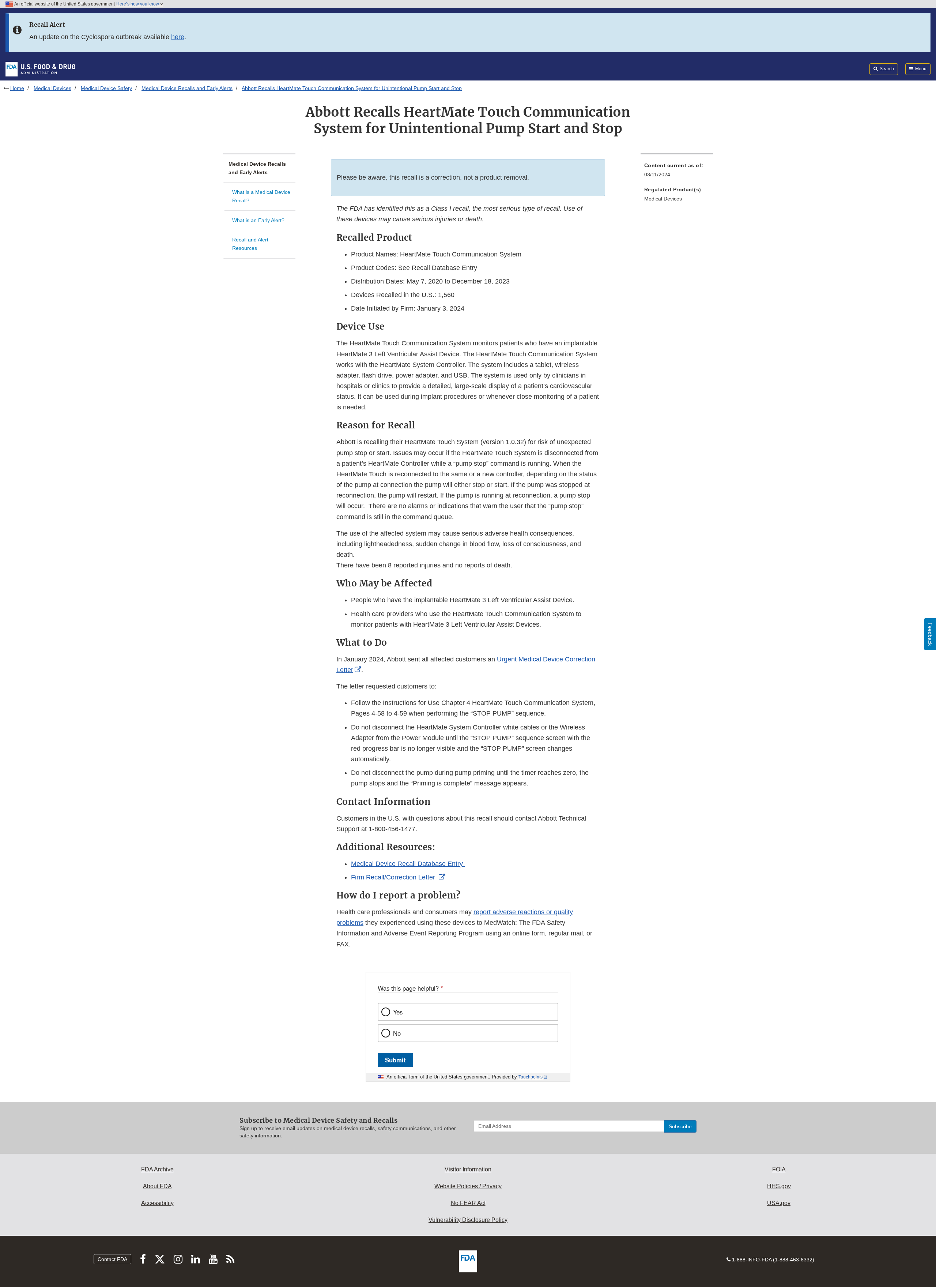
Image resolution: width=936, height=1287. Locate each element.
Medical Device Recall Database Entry (408, 863)
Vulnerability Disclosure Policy (468, 1220)
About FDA (157, 1186)
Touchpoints (530, 1077)
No (397, 1033)
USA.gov (778, 1203)
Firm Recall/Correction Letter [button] (394, 877)
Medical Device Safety (106, 88)
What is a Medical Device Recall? (261, 196)
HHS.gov (779, 1186)
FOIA (779, 1169)
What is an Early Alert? (258, 220)
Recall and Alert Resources (250, 244)
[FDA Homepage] (40, 69)
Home (17, 88)
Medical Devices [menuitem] (663, 199)
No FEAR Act (468, 1203)
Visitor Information (468, 1169)
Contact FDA (112, 1259)
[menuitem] (677, 172)
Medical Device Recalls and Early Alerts (187, 88)
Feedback (930, 634)
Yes (398, 1012)
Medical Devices (52, 88)
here (177, 37)
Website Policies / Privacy (468, 1186)
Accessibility (157, 1203)
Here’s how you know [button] (138, 4)
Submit (395, 1059)
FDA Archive (157, 1169)
